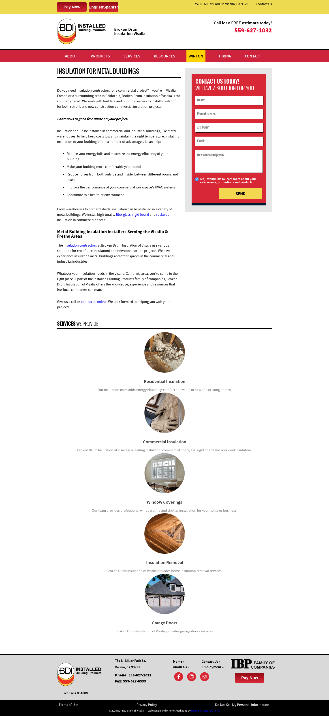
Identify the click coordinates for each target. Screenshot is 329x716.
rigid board (140, 214)
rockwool (163, 214)
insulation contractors (80, 245)
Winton (196, 56)
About (71, 56)
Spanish (111, 7)
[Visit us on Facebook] (178, 676)
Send (241, 193)
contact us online (94, 302)
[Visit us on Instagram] (204, 676)
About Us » (181, 667)
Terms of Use (68, 705)
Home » (178, 661)
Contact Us (264, 4)
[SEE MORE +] (164, 352)
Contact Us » (211, 661)
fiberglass (123, 214)
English (96, 7)
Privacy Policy (147, 705)
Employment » (213, 667)
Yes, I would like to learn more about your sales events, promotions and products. (228, 180)
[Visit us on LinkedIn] (191, 676)
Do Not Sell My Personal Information (242, 705)
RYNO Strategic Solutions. (205, 710)
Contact (253, 56)
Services (131, 56)
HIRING (225, 56)
